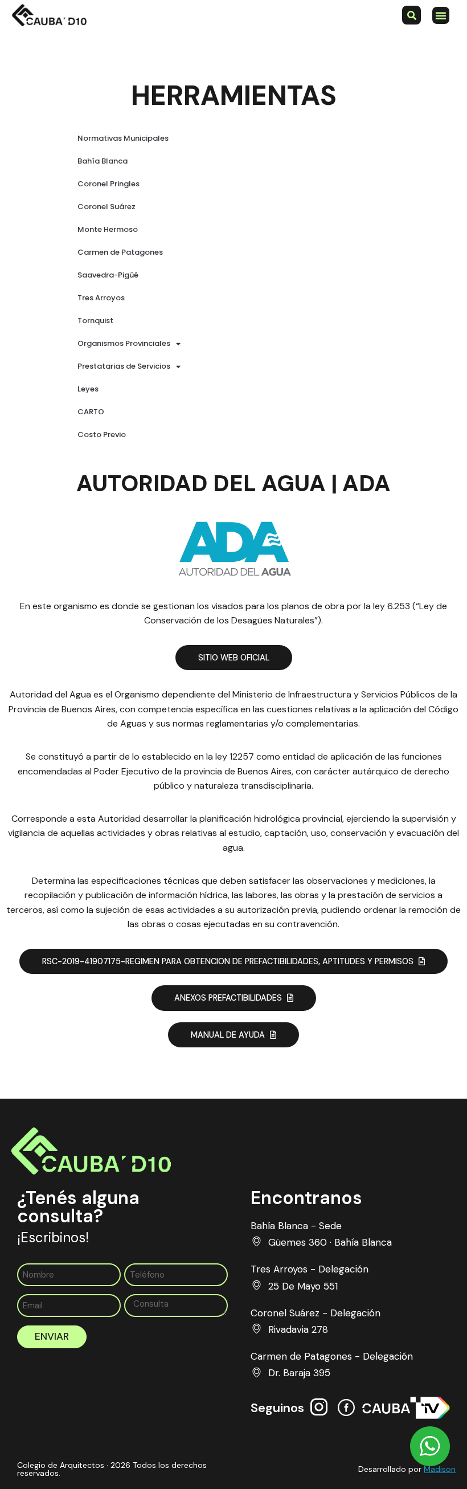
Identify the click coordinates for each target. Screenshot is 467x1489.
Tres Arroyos (101, 297)
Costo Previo (101, 434)
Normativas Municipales (123, 138)
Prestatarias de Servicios (123, 366)
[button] (440, 15)
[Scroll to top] (430, 1423)
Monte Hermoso (107, 229)
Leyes (88, 389)
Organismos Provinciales (123, 343)
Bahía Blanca (102, 161)
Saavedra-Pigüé (107, 275)
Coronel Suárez (106, 206)
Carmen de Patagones (120, 252)
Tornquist (95, 320)
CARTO (90, 411)
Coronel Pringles (108, 183)
